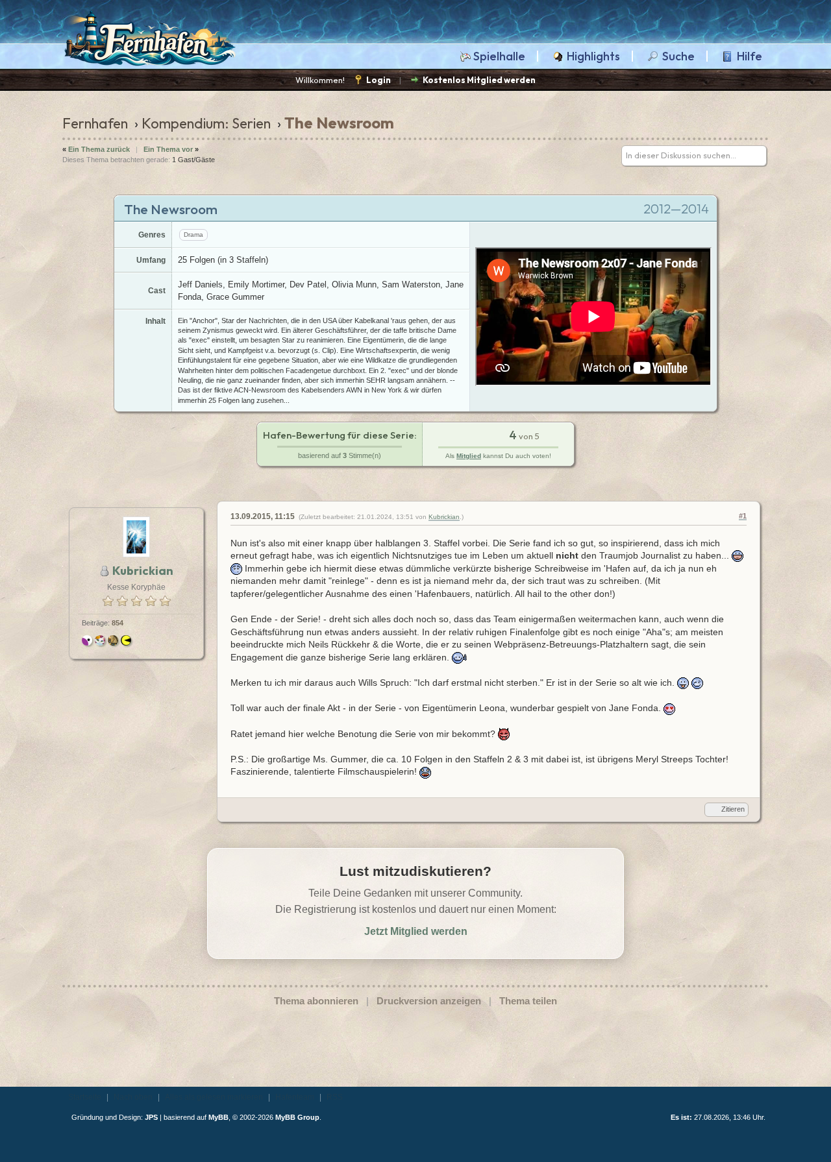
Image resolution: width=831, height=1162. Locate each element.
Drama (193, 234)
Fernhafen (95, 123)
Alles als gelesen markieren (214, 1097)
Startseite (84, 1097)
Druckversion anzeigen (429, 1000)
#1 (743, 516)
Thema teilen (528, 1000)
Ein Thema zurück (99, 149)
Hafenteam (294, 1097)
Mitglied (468, 455)
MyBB (218, 1117)
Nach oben (133, 1097)
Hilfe (749, 56)
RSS (335, 1097)
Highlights (593, 56)
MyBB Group (297, 1117)
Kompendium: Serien (206, 123)
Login (378, 80)
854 (117, 623)
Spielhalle (499, 56)
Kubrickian (444, 516)
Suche (678, 56)
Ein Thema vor (168, 149)
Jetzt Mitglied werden (415, 931)
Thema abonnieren (316, 1000)
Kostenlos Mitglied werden (479, 80)
